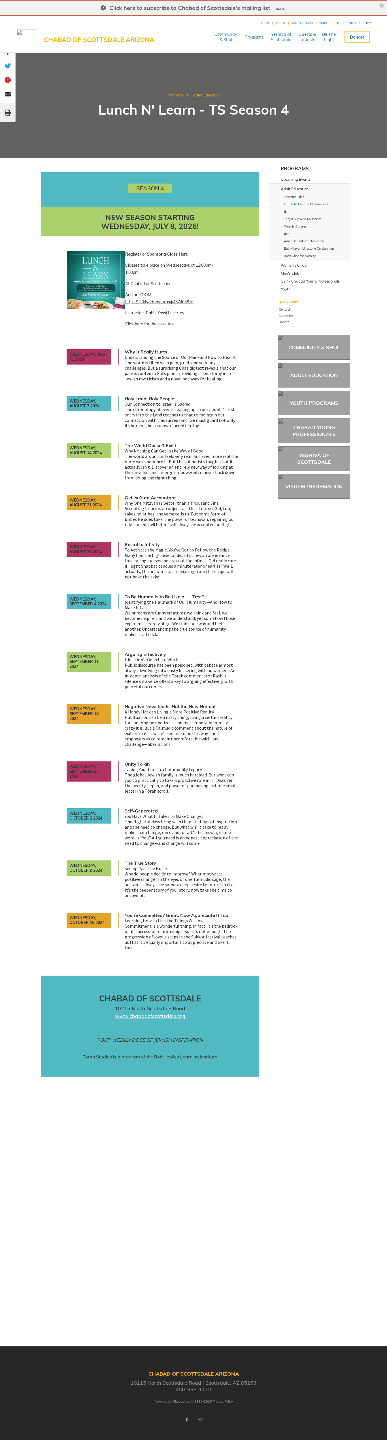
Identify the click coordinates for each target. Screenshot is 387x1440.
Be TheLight (329, 36)
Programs (253, 37)
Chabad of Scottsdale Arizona (99, 40)
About (280, 23)
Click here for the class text (150, 324)
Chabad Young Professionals (314, 430)
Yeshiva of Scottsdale (314, 458)
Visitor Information (314, 486)
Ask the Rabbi (303, 23)
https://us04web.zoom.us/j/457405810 (159, 301)
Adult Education (207, 95)
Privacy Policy (223, 1401)
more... (280, 8)
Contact (353, 23)
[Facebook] (186, 1419)
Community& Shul (225, 36)
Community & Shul (314, 347)
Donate (357, 37)
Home (265, 23)
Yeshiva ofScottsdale (281, 36)
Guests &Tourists (307, 36)
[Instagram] (200, 1419)
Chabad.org (181, 1401)
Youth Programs (314, 403)
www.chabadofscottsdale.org (150, 1016)
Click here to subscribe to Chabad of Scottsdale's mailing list (189, 7)
